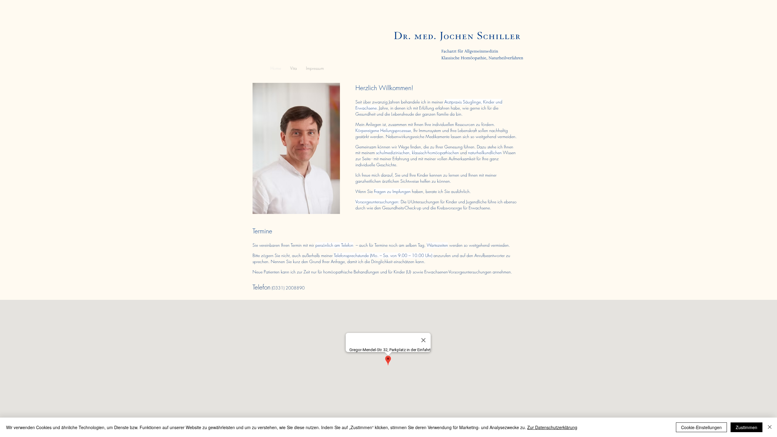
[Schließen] (769, 427)
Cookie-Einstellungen (701, 427)
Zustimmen (746, 427)
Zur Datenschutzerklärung (552, 427)
